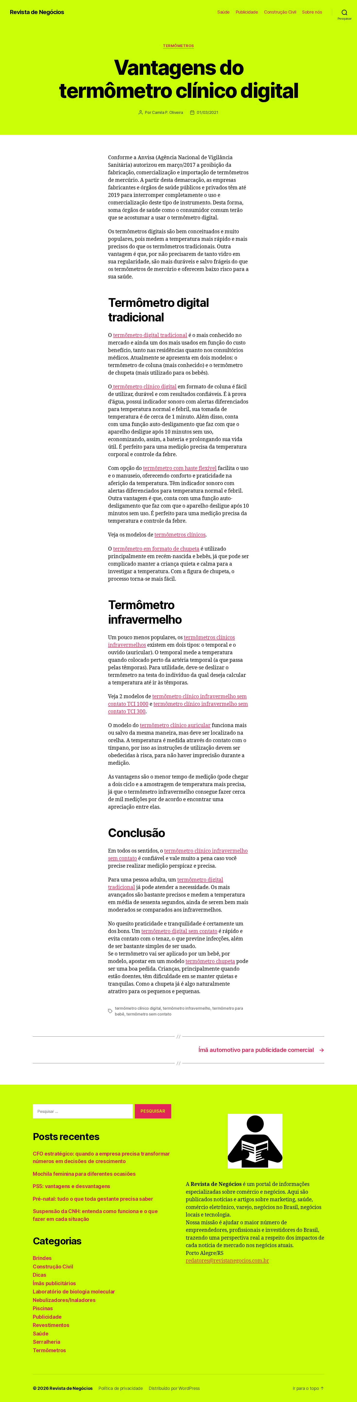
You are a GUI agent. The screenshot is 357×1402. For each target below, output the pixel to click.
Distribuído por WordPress (174, 1388)
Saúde (223, 12)
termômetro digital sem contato (179, 931)
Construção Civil (280, 12)
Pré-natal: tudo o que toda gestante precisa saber (93, 1199)
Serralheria (46, 1342)
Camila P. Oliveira (167, 112)
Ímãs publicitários (54, 1283)
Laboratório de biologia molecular (74, 1292)
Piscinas (43, 1308)
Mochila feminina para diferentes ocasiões (84, 1174)
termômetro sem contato (148, 1014)
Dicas (39, 1275)
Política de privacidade (120, 1388)
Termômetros (178, 46)
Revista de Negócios (37, 12)
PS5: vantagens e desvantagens (71, 1186)
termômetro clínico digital (144, 387)
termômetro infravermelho (186, 1008)
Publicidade (247, 12)
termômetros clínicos (179, 535)
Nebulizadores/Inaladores (64, 1300)
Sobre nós (312, 12)
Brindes (42, 1258)
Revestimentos (51, 1325)
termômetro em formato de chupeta (156, 549)
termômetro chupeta (210, 961)
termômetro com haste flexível (180, 468)
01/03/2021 (207, 112)
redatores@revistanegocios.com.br (227, 1261)
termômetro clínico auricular (175, 725)
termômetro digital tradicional (150, 335)
